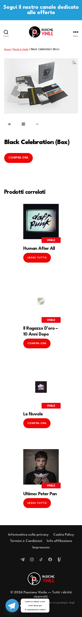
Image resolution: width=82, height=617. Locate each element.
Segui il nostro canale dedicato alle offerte (41, 10)
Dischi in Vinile (20, 49)
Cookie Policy (63, 534)
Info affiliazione (59, 541)
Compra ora (18, 157)
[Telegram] (22, 559)
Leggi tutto (37, 257)
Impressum (41, 547)
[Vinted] (59, 559)
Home (7, 49)
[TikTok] (41, 559)
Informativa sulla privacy (28, 534)
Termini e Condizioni (26, 541)
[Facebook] (50, 559)
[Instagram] (32, 559)
